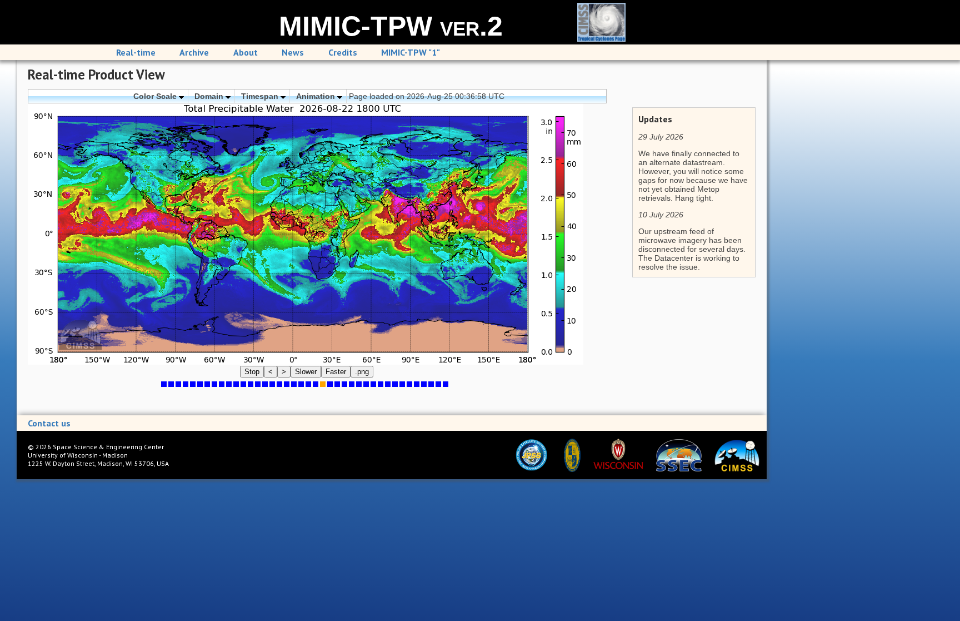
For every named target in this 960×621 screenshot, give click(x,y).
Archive (194, 52)
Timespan (261, 96)
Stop (251, 371)
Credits (342, 52)
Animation (316, 96)
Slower (306, 371)
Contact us (49, 423)
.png (362, 371)
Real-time (136, 52)
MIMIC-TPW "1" (410, 52)
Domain (210, 96)
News (293, 52)
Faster (336, 371)
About (245, 52)
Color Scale (156, 96)
